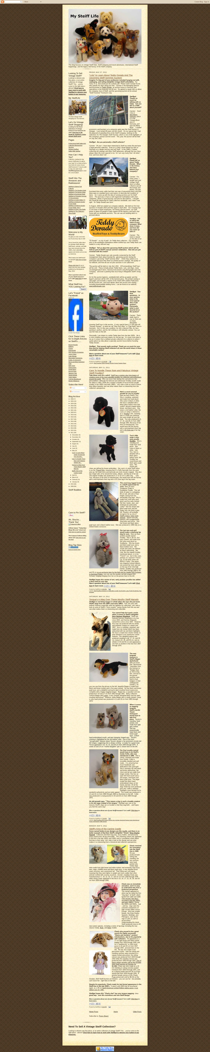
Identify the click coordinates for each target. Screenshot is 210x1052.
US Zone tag (129, 430)
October (74, 439)
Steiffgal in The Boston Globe (77, 192)
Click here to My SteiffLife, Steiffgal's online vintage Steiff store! (77, 134)
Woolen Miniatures (74, 381)
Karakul (126, 414)
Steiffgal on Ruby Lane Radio (77, 209)
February (75, 479)
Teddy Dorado (107, 87)
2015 (72, 423)
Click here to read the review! (77, 532)
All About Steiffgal (74, 149)
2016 (72, 421)
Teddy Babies (73, 377)
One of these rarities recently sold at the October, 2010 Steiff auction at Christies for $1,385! (126, 963)
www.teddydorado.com (97, 286)
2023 (72, 405)
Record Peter (72, 371)
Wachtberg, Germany (134, 115)
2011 (72, 432)
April (73, 475)
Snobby (133, 441)
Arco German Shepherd (121, 616)
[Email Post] (109, 361)
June (73, 448)
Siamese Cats (73, 373)
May (73, 450)
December (75, 435)
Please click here (74, 265)
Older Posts (137, 1012)
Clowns (71, 348)
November (75, 437)
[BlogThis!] (92, 358)
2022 (72, 408)
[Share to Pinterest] (99, 358)
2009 (72, 486)
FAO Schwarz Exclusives (76, 352)
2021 (72, 410)
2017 (72, 419)
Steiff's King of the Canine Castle (105, 829)
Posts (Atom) (103, 1016)
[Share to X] (95, 358)
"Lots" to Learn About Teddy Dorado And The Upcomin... (78, 454)
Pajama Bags (72, 367)
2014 (72, 426)
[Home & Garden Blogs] (73, 547)
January (74, 482)
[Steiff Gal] (76, 330)
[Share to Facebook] (97, 358)
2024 (72, 403)
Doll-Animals (72, 350)
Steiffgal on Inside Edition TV (77, 200)
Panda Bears (72, 369)
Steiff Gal (71, 297)
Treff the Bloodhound (75, 379)
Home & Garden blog (74, 549)
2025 (72, 401)
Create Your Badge (74, 332)
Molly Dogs (72, 365)
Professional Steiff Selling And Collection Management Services (77, 145)
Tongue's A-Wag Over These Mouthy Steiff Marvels (79, 466)
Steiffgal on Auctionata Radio (77, 194)
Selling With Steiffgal (74, 151)
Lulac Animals (73, 356)
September (75, 441)
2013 (72, 428)
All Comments (75, 391)
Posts (73, 388)
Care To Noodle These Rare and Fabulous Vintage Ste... (78, 460)
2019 (72, 414)
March (74, 477)
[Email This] (90, 358)
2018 (72, 417)
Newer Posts (93, 1012)
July (73, 446)
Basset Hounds (73, 344)
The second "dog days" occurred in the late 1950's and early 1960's (131, 900)
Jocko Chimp (72, 354)
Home (116, 1012)
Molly (109, 928)
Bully (101, 928)
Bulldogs (71, 346)
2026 (72, 399)
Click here (78, 278)
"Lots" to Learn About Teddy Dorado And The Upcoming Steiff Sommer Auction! (111, 76)
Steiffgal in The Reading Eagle (77, 190)
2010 (72, 484)
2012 (72, 430)
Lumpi (106, 695)
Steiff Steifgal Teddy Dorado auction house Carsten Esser (110, 363)
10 (128, 638)
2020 (72, 412)
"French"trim (100, 470)
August (74, 443)
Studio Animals (73, 375)
